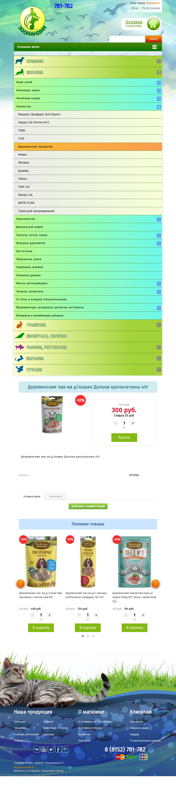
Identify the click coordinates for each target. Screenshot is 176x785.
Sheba (22, 178)
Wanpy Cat (25, 195)
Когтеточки (24, 251)
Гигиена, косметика (29, 291)
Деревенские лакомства (35, 146)
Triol (21, 138)
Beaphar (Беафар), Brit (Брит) (39, 114)
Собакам (34, 61)
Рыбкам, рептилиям (46, 347)
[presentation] (21, 584)
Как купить (136, 721)
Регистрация (151, 8)
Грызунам (36, 325)
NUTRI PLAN (26, 203)
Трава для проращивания (36, 211)
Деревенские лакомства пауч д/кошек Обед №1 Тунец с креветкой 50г (134, 597)
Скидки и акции (139, 727)
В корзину (41, 628)
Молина (23, 162)
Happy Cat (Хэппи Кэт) (33, 122)
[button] (82, 636)
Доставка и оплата (90, 727)
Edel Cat (23, 186)
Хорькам (34, 358)
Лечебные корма (28, 98)
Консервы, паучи (27, 90)
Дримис (23, 171)
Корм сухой (24, 82)
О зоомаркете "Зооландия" (95, 721)
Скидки (134, 734)
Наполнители (25, 219)
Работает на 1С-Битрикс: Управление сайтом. (39, 771)
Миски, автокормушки (31, 283)
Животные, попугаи (46, 336)
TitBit (21, 130)
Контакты (84, 740)
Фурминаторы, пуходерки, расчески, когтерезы (50, 307)
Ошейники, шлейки (29, 267)
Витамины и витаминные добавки (39, 315)
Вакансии (84, 734)
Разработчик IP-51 (24, 767)
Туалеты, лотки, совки (31, 235)
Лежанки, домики (28, 275)
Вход (134, 8)
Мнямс (22, 154)
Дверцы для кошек (29, 227)
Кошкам (34, 72)
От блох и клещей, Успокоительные (41, 299)
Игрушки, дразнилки (30, 243)
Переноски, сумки (28, 259)
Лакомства (23, 106)
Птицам (34, 369)
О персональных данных (145, 740)
